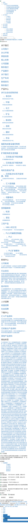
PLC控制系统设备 (16, 353)
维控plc (23, 428)
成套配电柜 (16, 383)
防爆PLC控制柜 (20, 439)
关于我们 (5, 15)
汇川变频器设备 (9, 408)
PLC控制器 (24, 348)
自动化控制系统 (8, 430)
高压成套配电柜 (11, 448)
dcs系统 (3, 345)
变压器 (23, 369)
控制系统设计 (11, 384)
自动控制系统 (18, 431)
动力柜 (10, 367)
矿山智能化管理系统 (12, 420)
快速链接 (5, 463)
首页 (4, 2)
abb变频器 (17, 343)
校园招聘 (5, 305)
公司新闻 (5, 263)
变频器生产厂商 (17, 372)
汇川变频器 (19, 39)
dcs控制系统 (23, 343)
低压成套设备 (12, 364)
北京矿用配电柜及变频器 (12, 8)
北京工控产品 (9, 13)
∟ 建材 (5, 132)
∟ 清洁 (5, 217)
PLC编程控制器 (14, 356)
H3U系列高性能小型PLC (16, 242)
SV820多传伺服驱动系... (7, 200)
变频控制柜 (5, 375)
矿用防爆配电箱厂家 (16, 428)
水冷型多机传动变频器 (21, 392)
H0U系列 (4, 239)
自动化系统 (12, 431)
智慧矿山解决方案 (16, 389)
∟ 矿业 (5, 114)
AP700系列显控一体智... (16, 239)
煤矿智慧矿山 (4, 411)
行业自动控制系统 (7, 436)
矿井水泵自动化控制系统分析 (15, 292)
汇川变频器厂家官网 (18, 400)
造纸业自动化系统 (6, 128)
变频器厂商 (6, 370)
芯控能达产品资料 (8, 328)
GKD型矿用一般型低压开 (11, 345)
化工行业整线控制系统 (7, 110)
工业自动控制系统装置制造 (16, 381)
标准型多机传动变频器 (21, 390)
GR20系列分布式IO (9, 256)
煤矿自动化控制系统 (14, 414)
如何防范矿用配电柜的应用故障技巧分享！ (15, 283)
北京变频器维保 (10, 12)
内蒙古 (16, 506)
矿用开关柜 (4, 426)
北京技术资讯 (9, 32)
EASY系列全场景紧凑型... (11, 245)
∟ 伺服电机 (7, 197)
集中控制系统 (17, 441)
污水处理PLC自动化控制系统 (19, 409)
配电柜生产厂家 (21, 437)
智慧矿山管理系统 (16, 387)
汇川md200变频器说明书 (10, 395)
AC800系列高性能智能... (8, 241)
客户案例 (5, 26)
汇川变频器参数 (14, 401)
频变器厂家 (23, 441)
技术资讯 (5, 286)
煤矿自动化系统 (6, 415)
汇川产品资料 (6, 316)
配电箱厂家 (14, 439)
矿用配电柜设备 (7, 428)
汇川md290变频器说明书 (10, 397)
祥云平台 (18, 503)
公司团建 (8, 22)
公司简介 (8, 16)
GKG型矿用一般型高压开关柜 (14, 347)
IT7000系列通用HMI (6, 230)
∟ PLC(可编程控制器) (11, 233)
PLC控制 (15, 348)
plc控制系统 (16, 351)
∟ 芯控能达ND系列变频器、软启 (12, 174)
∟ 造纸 (5, 126)
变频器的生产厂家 (9, 373)
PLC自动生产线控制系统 (9, 358)
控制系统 (6, 384)
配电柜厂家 (14, 437)
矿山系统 (14, 422)
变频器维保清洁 (5, 220)
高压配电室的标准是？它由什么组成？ (14, 295)
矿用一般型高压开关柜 (6, 425)
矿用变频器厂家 (22, 425)
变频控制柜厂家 (12, 375)
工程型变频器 (10, 383)
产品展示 (5, 4)
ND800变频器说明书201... (19, 331)
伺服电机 (5, 362)
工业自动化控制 (17, 378)
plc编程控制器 (7, 356)
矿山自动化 (19, 422)
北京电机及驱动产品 (11, 10)
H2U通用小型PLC (7, 244)
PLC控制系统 (8, 39)
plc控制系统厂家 (8, 353)
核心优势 (8, 21)
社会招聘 (5, 308)
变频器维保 (5, 208)
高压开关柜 (4, 448)
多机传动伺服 (12, 376)
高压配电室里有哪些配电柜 (11, 450)
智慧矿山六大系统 (17, 386)
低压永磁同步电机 (10, 365)
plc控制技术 (9, 350)
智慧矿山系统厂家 (7, 389)
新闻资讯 (5, 27)
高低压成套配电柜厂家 (16, 445)
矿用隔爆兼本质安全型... (7, 159)
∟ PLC (6, 236)
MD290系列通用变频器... (11, 323)
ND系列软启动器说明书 (7, 332)
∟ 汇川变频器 (8, 183)
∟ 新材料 (6, 120)
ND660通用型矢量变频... (7, 331)
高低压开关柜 (15, 442)
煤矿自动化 (21, 412)
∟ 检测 (5, 211)
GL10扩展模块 (18, 253)
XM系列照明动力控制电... (13, 146)
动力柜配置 (15, 367)
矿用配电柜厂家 (16, 426)
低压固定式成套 (5, 364)
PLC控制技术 (15, 350)
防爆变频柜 (10, 441)
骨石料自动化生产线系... (7, 99)
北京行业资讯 (9, 30)
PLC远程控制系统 (8, 359)
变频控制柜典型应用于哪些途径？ (13, 275)
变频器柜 (17, 370)
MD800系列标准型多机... (11, 191)
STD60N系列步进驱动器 (16, 203)
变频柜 (18, 375)
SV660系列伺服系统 (9, 201)
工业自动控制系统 (19, 379)
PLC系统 (22, 354)
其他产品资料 (6, 335)
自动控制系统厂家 (10, 433)
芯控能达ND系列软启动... (8, 178)
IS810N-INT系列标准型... (11, 322)
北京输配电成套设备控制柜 (12, 7)
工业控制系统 (10, 378)
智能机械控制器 (12, 390)
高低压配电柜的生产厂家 (14, 447)
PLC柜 (6, 354)
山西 (13, 506)
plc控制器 (3, 350)
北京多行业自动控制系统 (12, 5)
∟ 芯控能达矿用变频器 (12, 156)
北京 (6, 506)
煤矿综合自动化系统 (13, 412)
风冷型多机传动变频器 (6, 442)
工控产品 (5, 223)
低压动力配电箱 (22, 362)
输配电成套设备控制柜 (10, 144)
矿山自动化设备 (11, 423)
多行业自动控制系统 (9, 92)
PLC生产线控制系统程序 (14, 354)
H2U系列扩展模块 (7, 253)
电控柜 (21, 415)
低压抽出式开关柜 (20, 364)
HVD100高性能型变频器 (10, 187)
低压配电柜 (23, 365)
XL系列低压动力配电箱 (9, 149)
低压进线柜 (17, 365)
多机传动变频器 (20, 376)
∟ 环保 (5, 102)
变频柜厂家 (22, 375)
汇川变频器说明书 (10, 343)
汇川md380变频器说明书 (10, 398)
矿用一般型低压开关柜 (20, 423)
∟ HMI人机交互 (9, 227)
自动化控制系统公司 (17, 430)
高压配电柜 (21, 450)
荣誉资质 (8, 19)
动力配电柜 (21, 367)
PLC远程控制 (19, 358)
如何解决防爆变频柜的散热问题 (8, 273)
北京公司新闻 (9, 29)
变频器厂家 (12, 370)
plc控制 (19, 348)
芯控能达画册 (16, 332)
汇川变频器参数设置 (15, 342)
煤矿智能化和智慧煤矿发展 (14, 411)
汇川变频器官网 (9, 405)
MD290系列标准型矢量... (9, 189)
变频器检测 (22, 370)
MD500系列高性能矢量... (8, 186)
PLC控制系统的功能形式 (19, 267)
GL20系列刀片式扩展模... (8, 255)
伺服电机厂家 (10, 362)
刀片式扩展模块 (5, 367)
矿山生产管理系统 (7, 422)
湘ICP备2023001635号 (20, 505)
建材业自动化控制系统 (7, 134)
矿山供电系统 (6, 419)
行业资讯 (5, 270)
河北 (11, 506)
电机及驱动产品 (7, 170)
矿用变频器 (15, 425)
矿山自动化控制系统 (6, 116)
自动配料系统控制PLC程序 (9, 434)
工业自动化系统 (11, 379)
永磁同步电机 (4, 394)
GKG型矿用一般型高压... (7, 165)
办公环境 (8, 18)
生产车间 (5, 24)
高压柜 (16, 448)
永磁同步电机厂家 (12, 394)
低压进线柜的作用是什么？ (15, 295)
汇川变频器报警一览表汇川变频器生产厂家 (13, 405)
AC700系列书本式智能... (7, 319)
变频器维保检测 (5, 214)
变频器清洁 (10, 372)
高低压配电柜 (4, 447)
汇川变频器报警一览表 (19, 405)
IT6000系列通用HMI (18, 230)
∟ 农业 (5, 138)
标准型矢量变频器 (5, 392)
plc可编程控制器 (9, 348)
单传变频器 (7, 369)
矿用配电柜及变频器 (9, 153)
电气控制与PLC (7, 417)
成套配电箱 (22, 383)
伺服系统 (16, 362)
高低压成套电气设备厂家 (13, 444)
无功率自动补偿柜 (19, 384)
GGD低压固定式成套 (12, 148)
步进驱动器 (13, 392)
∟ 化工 (5, 108)
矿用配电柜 (13, 39)
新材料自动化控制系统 (7, 122)
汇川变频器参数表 (8, 403)
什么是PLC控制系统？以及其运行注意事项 (11, 266)
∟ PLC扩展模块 (10, 250)
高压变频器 (23, 447)
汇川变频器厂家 (9, 400)
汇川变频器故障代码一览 (7, 289)
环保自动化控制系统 (6, 104)
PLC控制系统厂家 (5, 342)
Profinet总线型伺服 (20, 201)
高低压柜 (24, 445)
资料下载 (5, 33)
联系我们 (5, 35)
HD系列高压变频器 (5, 320)
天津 (8, 506)
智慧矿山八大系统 (8, 386)
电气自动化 (14, 417)
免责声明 (8, 505)
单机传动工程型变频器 (15, 369)
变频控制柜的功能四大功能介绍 (16, 276)
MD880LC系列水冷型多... (13, 192)
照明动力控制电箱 (14, 415)
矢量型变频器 (20, 417)
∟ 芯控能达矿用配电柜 (12, 162)
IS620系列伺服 (5, 203)
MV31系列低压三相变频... (8, 204)
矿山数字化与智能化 (14, 419)
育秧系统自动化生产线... (7, 140)
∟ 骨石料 (6, 96)
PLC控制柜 (3, 146)
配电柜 (9, 437)
